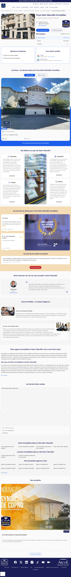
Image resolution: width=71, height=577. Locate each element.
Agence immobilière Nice (60, 468)
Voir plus (5, 375)
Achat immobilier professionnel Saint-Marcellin (43, 447)
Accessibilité (35, 569)
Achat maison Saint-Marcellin (61, 446)
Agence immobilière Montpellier (26, 468)
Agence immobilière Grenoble (26, 464)
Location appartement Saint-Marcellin (8, 456)
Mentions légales (24, 567)
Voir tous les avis (51, 56)
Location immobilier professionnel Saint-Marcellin (27, 456)
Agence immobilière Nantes (43, 468)
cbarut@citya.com (13, 292)
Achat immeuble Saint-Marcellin (26, 446)
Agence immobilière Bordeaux (8, 464)
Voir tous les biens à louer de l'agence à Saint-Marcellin (35, 143)
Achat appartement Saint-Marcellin (7, 447)
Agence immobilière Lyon (60, 464)
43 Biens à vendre (41, 75)
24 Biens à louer (29, 75)
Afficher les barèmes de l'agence (12, 58)
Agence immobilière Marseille (8, 468)
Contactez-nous (14, 567)
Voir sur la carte (42, 25)
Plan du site (6, 567)
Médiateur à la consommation (52, 567)
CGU (31, 567)
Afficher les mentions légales (11, 55)
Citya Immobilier (54, 7)
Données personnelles (39, 567)
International (64, 567)
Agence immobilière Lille (42, 464)
